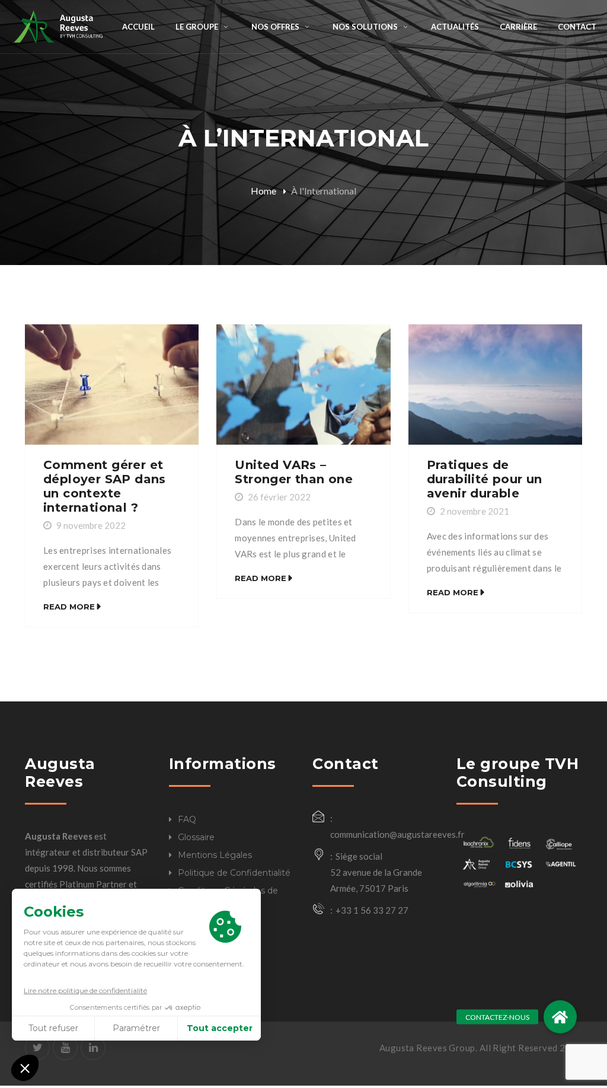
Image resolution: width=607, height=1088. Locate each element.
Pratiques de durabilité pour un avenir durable (484, 479)
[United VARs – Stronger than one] (303, 384)
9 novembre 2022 (91, 525)
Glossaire (196, 837)
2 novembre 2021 (474, 511)
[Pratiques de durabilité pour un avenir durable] (495, 384)
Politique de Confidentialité (234, 872)
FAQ (187, 819)
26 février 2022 (279, 497)
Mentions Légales (215, 855)
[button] (560, 1016)
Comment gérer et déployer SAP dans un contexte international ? (104, 486)
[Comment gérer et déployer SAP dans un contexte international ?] (112, 384)
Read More (69, 606)
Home (263, 190)
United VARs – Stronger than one (294, 472)
